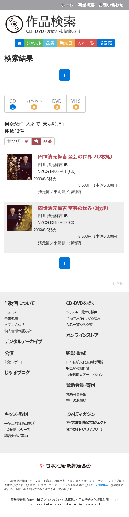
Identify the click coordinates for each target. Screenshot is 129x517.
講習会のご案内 (16, 435)
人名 (85, 43)
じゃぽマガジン (80, 413)
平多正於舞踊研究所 (19, 423)
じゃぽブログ (17, 372)
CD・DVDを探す (80, 302)
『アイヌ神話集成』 (99, 485)
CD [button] (13, 103)
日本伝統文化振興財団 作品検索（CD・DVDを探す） (64, 25)
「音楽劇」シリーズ (17, 429)
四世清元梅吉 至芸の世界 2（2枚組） (75, 156)
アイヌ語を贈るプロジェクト (86, 422)
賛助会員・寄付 (80, 384)
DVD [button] (57, 103)
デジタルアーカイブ (23, 341)
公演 (9, 352)
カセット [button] (34, 103)
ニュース (10, 311)
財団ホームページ (68, 3)
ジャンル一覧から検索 (82, 311)
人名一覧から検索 (79, 324)
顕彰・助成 (76, 352)
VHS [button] (76, 103)
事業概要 (87, 3)
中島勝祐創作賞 (78, 367)
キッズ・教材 (16, 413)
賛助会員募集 (76, 393)
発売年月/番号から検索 (83, 318)
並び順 (13, 141)
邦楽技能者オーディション (84, 374)
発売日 (66, 43)
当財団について (19, 302)
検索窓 (105, 43)
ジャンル (33, 43)
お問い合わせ (111, 3)
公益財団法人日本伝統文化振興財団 (8, 4)
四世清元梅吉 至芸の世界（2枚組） (73, 207)
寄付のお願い (76, 400)
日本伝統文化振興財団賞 (84, 361)
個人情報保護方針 (18, 330)
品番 (50, 43)
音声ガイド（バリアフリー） (84, 428)
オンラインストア (82, 334)
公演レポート (13, 361)
